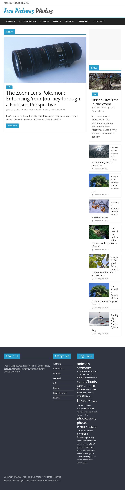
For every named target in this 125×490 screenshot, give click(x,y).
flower (88, 389)
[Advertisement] (105, 44)
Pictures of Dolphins (85, 431)
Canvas (81, 382)
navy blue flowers (84, 412)
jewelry (89, 396)
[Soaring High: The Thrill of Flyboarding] (99, 313)
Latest (56, 388)
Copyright (84, 21)
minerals (89, 408)
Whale (79, 451)
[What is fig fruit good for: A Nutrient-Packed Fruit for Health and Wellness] (99, 255)
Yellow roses (88, 460)
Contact (98, 21)
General (69, 21)
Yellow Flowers (83, 453)
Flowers (44, 21)
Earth (80, 385)
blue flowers (92, 378)
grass (79, 393)
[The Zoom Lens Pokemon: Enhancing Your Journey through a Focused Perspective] (45, 38)
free (93, 389)
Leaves (84, 400)
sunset (90, 447)
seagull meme (82, 444)
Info (9, 87)
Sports (57, 21)
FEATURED (58, 368)
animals (83, 363)
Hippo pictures (87, 393)
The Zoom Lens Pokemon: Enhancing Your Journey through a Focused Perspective (43, 98)
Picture (82, 427)
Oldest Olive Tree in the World (105, 102)
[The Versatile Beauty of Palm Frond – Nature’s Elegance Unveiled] (99, 284)
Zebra (79, 463)
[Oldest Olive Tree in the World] (105, 74)
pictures (92, 427)
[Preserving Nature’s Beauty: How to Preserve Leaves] (99, 201)
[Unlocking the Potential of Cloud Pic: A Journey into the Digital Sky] (99, 146)
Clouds (91, 381)
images (81, 395)
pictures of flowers (83, 435)
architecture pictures (85, 371)
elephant (87, 386)
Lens (47, 109)
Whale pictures (89, 451)
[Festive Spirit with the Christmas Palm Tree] (99, 175)
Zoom (62, 109)
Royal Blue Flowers (88, 441)
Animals (10, 21)
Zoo (84, 462)
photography (86, 418)
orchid (85, 415)
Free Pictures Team (32, 109)
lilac (78, 405)
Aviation (82, 377)
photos (82, 423)
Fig (93, 385)
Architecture (84, 368)
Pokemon (55, 109)
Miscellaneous (27, 21)
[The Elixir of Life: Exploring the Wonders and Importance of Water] (99, 226)
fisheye (81, 389)
